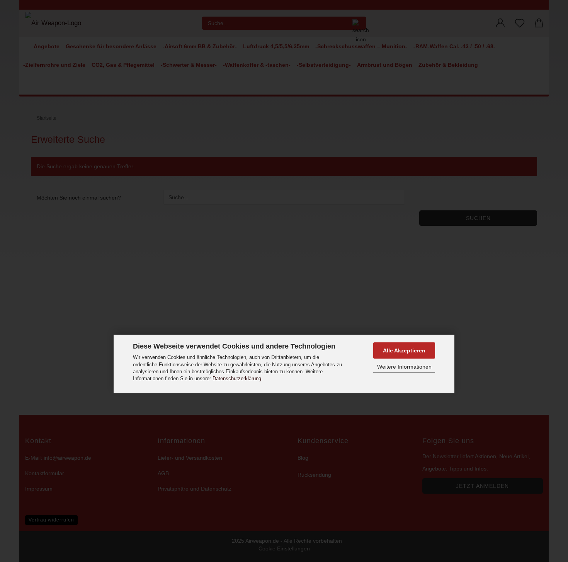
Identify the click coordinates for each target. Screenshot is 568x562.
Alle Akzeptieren (404, 350)
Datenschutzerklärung (237, 378)
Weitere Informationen (404, 367)
